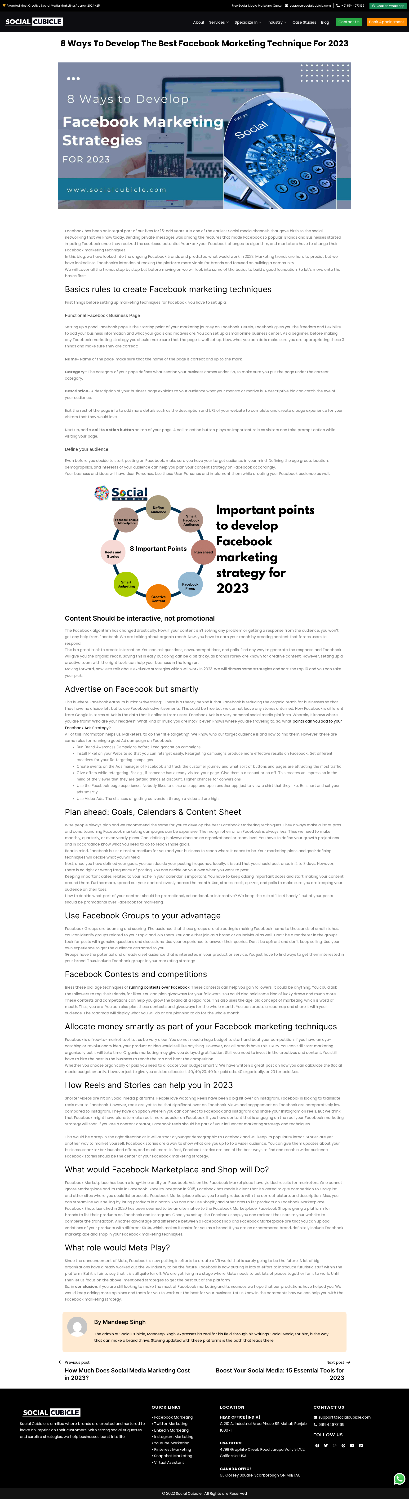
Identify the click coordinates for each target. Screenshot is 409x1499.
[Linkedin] (361, 1445)
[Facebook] (317, 1445)
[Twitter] (326, 1445)
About (198, 22)
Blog (325, 22)
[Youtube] (352, 1445)
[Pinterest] (343, 1445)
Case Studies (304, 22)
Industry (275, 22)
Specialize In (246, 22)
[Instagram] (334, 1445)
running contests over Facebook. (159, 987)
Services (217, 22)
